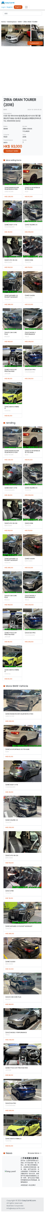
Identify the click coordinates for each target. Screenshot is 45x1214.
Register (18, 7)
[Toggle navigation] (26, 7)
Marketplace (12, 22)
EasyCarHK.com (29, 1200)
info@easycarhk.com (16, 1208)
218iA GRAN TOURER (30, 22)
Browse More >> (35, 1153)
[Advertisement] (22, 71)
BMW (20, 22)
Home (3, 22)
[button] (15, 35)
